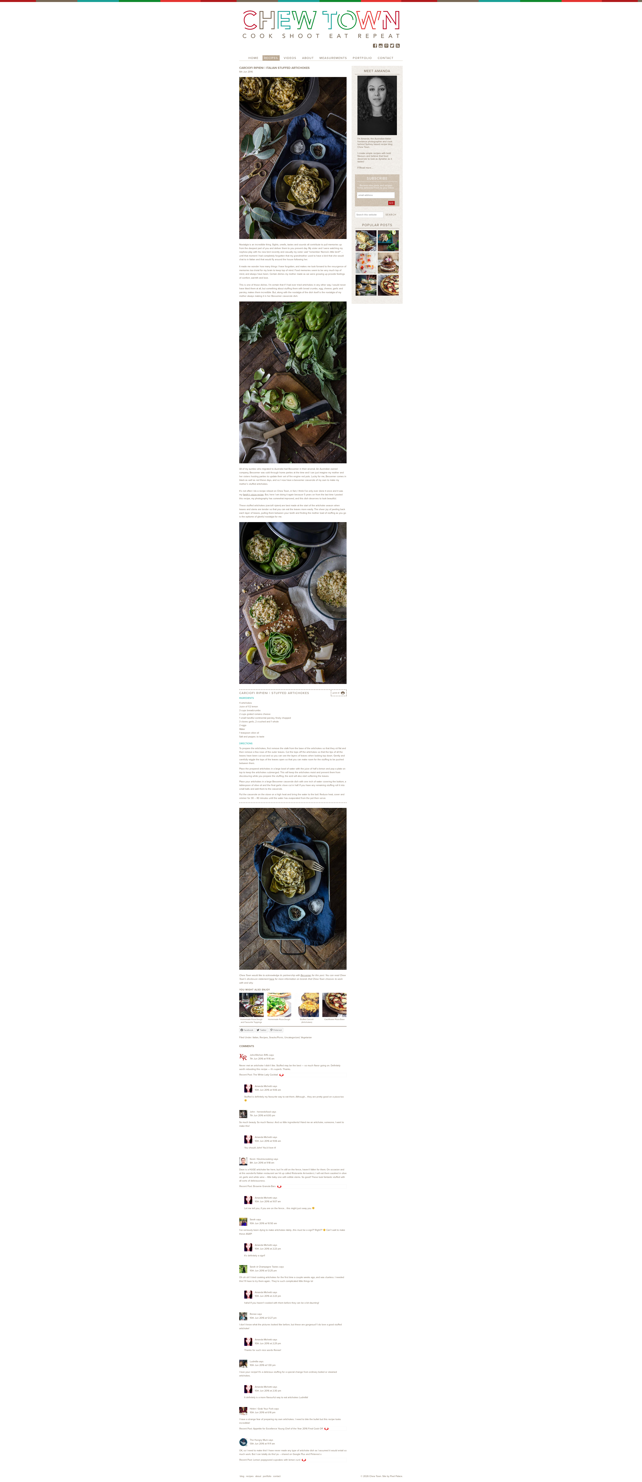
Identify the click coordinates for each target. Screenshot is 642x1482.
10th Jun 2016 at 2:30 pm (268, 1390)
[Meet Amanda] (377, 106)
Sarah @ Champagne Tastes (264, 1266)
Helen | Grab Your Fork (262, 1408)
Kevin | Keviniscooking (261, 1159)
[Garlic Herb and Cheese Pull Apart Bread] (366, 240)
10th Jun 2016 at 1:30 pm (263, 1365)
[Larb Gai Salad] (388, 240)
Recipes (264, 1037)
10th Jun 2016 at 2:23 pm (268, 1248)
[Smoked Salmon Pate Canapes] (366, 285)
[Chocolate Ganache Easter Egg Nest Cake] (388, 262)
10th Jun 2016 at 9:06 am (268, 1089)
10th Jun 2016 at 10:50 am (263, 1223)
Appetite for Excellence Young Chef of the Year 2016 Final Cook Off (288, 1428)
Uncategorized (292, 1037)
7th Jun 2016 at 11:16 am (262, 1058)
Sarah (253, 1219)
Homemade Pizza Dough (279, 1019)
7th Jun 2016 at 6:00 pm (262, 1115)
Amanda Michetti (263, 1086)
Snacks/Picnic (276, 1037)
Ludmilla (254, 1361)
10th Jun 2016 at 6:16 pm (262, 1412)
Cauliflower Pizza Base (334, 1019)
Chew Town (375, 1476)
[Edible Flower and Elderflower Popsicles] (366, 262)
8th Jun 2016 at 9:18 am (262, 1162)
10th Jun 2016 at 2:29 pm (268, 1343)
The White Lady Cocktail (265, 1074)
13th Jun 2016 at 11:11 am (262, 1443)
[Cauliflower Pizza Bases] (388, 285)
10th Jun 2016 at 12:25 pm (263, 1270)
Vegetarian (306, 1037)
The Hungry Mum (259, 1440)
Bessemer (306, 975)
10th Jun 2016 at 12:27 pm (263, 1317)
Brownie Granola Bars (264, 1186)
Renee (253, 1314)
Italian (255, 1037)
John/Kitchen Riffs (259, 1055)
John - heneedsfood (260, 1111)
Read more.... (365, 167)
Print (334, 695)
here (271, 979)
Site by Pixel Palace (392, 1476)
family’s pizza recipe (253, 494)
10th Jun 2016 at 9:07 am (268, 1201)
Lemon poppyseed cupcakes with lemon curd (276, 1459)
